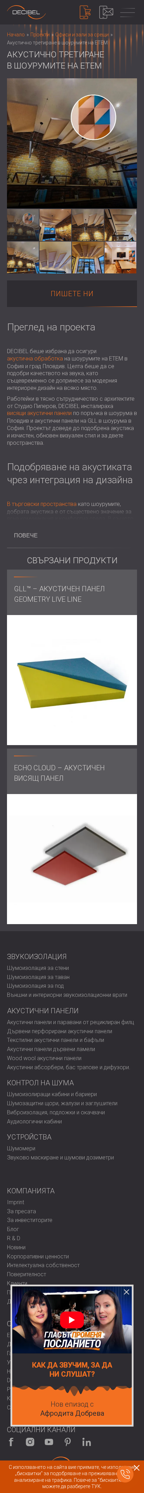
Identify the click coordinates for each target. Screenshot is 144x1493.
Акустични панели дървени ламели (51, 1049)
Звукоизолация (37, 956)
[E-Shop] (85, 12)
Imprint (15, 1202)
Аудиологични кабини (34, 1121)
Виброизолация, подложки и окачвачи (56, 1112)
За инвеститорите (29, 1220)
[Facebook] (11, 1442)
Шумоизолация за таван (38, 977)
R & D (13, 1238)
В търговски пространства (42, 504)
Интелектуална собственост (43, 1265)
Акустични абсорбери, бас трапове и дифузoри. (68, 1067)
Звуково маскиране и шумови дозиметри (60, 1157)
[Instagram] (30, 1442)
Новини (16, 1247)
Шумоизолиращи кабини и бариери (52, 1094)
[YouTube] (49, 1442)
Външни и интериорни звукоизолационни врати (67, 995)
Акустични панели (43, 1011)
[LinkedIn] (86, 1442)
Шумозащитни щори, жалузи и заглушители (62, 1103)
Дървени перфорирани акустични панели (59, 1031)
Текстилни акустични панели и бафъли (55, 1040)
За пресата (21, 1211)
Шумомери (21, 1148)
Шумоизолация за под (35, 986)
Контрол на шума (40, 1083)
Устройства (29, 1137)
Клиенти (17, 1283)
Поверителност (26, 1274)
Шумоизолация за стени (38, 968)
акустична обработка (35, 358)
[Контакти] (106, 12)
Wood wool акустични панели (44, 1058)
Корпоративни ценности (38, 1256)
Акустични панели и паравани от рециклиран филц (70, 1022)
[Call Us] (125, 1474)
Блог (13, 1229)
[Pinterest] (68, 1442)
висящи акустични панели (39, 413)
